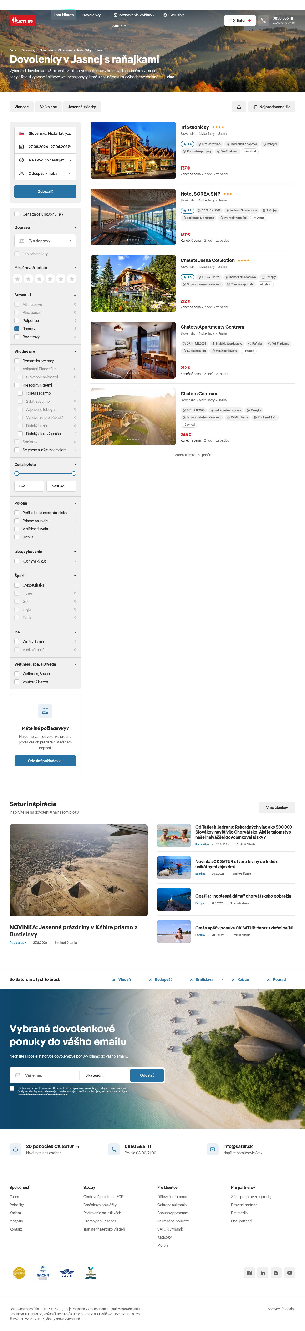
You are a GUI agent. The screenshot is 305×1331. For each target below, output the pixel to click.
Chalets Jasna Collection (208, 260)
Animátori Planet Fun (39, 369)
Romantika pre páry (38, 360)
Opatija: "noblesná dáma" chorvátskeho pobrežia (243, 896)
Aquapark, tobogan (41, 409)
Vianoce (22, 107)
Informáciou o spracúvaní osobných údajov (43, 1094)
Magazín (16, 1221)
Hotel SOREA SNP (200, 194)
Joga (27, 609)
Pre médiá (239, 1212)
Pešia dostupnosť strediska (45, 512)
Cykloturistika (33, 585)
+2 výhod (189, 424)
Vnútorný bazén (35, 681)
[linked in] (262, 1272)
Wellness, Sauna (36, 673)
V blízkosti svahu (226, 350)
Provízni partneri (244, 1204)
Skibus (28, 537)
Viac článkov (277, 807)
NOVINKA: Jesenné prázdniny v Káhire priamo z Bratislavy (73, 930)
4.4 (190, 144)
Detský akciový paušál (44, 433)
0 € (22, 486)
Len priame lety (35, 253)
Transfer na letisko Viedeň (104, 1229)
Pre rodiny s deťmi (37, 385)
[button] (45, 133)
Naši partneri (241, 1221)
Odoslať (147, 1075)
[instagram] (276, 1272)
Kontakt (16, 1229)
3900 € (57, 486)
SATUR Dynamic (170, 1229)
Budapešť (163, 979)
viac (170, 77)
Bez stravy (31, 336)
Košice (243, 979)
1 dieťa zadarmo (38, 393)
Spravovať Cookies (281, 1309)
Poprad (279, 979)
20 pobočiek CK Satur (50, 1146)
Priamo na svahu (36, 520)
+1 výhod (248, 350)
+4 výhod (250, 151)
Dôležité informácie (173, 1196)
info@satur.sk (238, 1146)
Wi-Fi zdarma (229, 151)
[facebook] (249, 1272)
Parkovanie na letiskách (102, 1212)
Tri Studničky (195, 127)
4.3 (190, 210)
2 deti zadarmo (38, 401)
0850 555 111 (138, 1146)
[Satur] (22, 20)
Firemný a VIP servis (99, 1221)
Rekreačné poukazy (173, 1221)
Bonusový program (172, 1212)
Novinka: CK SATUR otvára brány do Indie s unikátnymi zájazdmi (236, 864)
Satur (117, 26)
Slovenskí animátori (42, 377)
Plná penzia (32, 312)
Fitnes (28, 593)
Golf (26, 601)
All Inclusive (32, 304)
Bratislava (204, 979)
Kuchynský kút (34, 561)
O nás (14, 1196)
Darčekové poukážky (100, 1204)
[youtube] (289, 1272)
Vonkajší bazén (35, 649)
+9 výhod (258, 218)
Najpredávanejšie (274, 107)
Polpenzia (31, 320)
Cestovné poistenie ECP (103, 1196)
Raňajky (29, 328)
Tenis (27, 617)
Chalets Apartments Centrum (212, 327)
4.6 (190, 277)
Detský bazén (37, 425)
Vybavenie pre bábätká (44, 417)
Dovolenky (91, 15)
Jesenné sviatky (82, 107)
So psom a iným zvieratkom (204, 284)
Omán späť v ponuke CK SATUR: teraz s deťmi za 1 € (244, 928)
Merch (162, 1245)
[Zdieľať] (239, 106)
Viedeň (124, 979)
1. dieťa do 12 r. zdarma (200, 218)
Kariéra (15, 1212)
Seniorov (30, 441)
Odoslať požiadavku (45, 760)
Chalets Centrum (199, 394)
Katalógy (164, 1237)
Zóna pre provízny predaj (251, 1196)
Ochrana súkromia (172, 1204)
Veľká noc (48, 107)
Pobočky (17, 1204)
